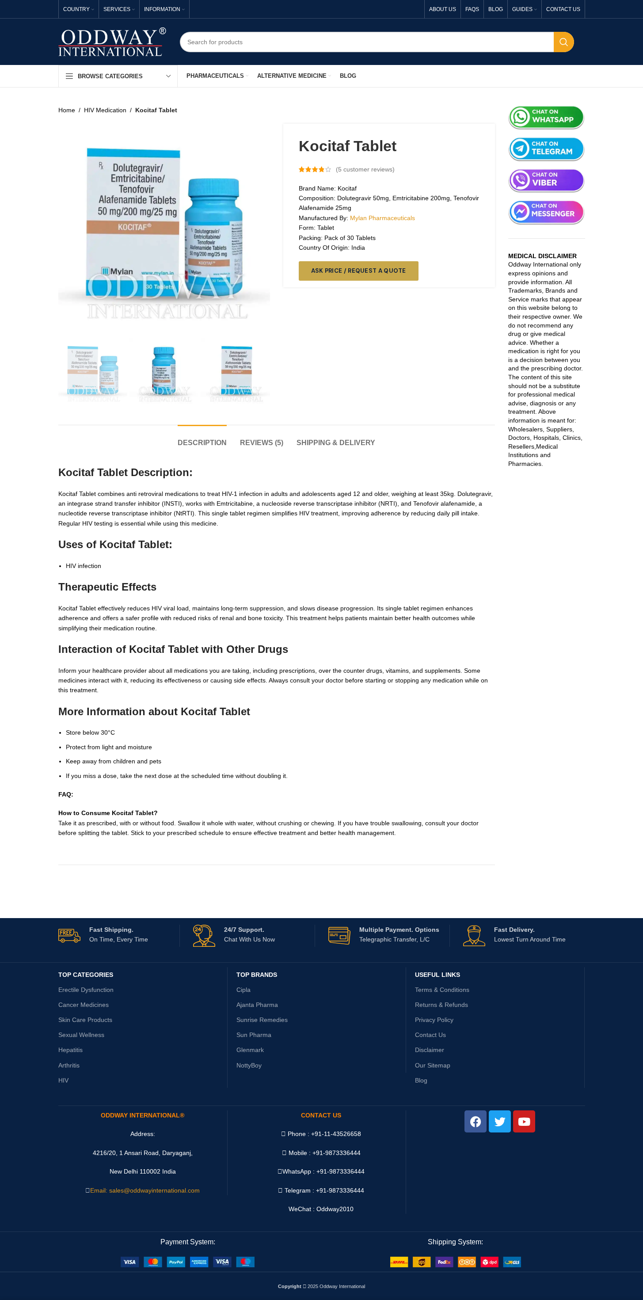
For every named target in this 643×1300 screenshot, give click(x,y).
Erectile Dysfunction (86, 989)
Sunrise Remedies (262, 1019)
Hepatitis (70, 1049)
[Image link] (188, 1261)
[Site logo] (112, 41)
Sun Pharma (253, 1034)
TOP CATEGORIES (85, 974)
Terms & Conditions (442, 989)
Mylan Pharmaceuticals (382, 217)
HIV (63, 1080)
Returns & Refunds (441, 1004)
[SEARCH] (564, 42)
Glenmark (250, 1049)
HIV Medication (105, 110)
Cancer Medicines (83, 1004)
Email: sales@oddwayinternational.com (145, 1190)
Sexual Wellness (81, 1034)
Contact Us (430, 1034)
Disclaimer (429, 1049)
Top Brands (256, 974)
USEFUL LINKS (437, 974)
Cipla (243, 989)
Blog (421, 1080)
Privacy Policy (434, 1019)
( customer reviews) (365, 169)
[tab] (202, 438)
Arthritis (69, 1065)
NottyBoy (249, 1065)
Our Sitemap (432, 1065)
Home (66, 110)
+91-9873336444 (340, 1171)
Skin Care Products (85, 1019)
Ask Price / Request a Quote (358, 270)
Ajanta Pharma (257, 1004)
